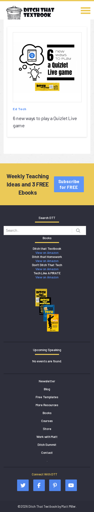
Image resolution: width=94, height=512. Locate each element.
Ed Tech (20, 109)
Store (47, 429)
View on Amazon (47, 252)
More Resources (47, 405)
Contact (47, 452)
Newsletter (47, 381)
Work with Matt (47, 437)
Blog (47, 389)
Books (47, 413)
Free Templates (47, 397)
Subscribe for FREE (69, 184)
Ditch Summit (47, 444)
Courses (47, 421)
